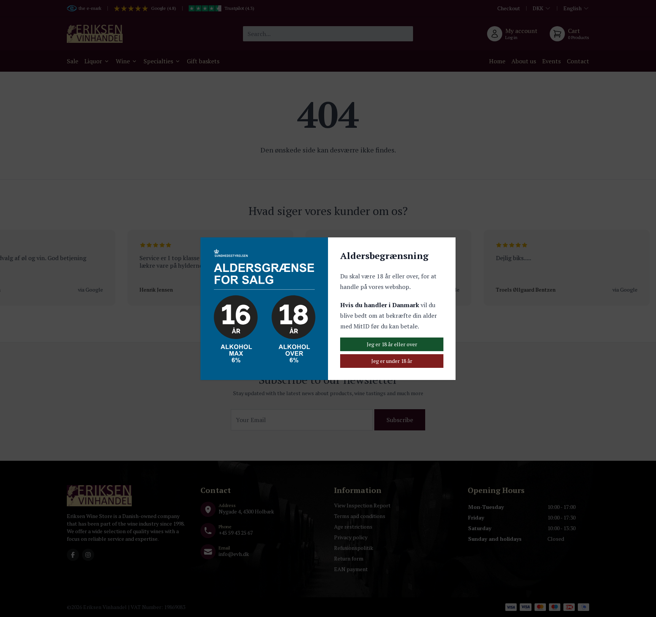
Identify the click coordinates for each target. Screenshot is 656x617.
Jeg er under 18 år (391, 360)
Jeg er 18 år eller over (392, 344)
